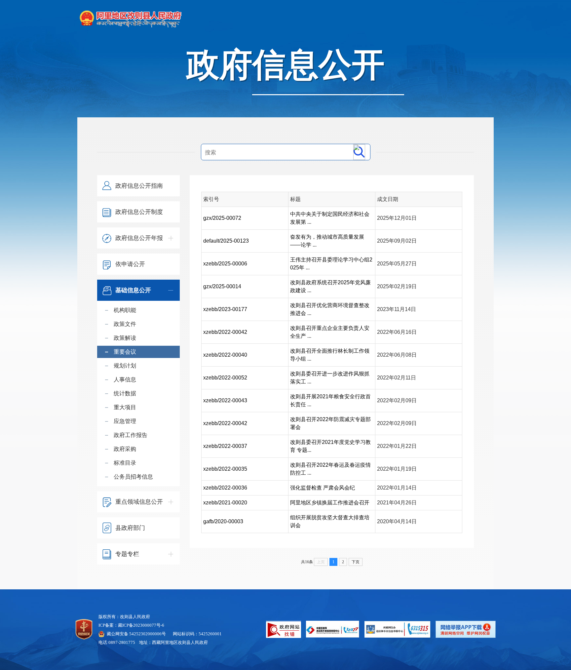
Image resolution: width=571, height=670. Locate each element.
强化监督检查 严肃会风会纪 (322, 488)
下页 (356, 562)
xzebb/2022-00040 (225, 355)
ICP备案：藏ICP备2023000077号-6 (131, 625)
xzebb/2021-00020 (225, 502)
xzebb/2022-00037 (225, 446)
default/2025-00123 (226, 241)
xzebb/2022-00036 (225, 488)
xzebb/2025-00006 (225, 263)
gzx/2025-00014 (222, 286)
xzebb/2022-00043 (225, 400)
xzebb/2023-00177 (225, 309)
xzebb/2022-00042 (225, 332)
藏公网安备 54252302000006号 (136, 633)
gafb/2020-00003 (223, 521)
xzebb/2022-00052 (225, 377)
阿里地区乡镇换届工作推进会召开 (329, 502)
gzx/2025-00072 (222, 218)
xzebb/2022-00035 (225, 469)
